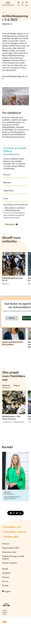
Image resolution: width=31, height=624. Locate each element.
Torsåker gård (11, 537)
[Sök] (22, 2)
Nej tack (11, 318)
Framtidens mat (7, 422)
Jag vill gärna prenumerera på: (15, 205)
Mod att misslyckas (9, 563)
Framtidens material (18, 422)
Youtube (4, 614)
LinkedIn (4, 610)
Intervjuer (5, 544)
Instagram (5, 612)
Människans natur (9, 552)
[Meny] (26, 2)
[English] (18, 2)
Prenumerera (10, 224)
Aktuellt (5, 569)
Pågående (6, 385)
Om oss (5, 581)
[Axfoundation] (8, 4)
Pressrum (5, 577)
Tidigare (16, 385)
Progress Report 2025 (10, 548)
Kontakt (5, 586)
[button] (4, 622)
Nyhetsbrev (6, 573)
